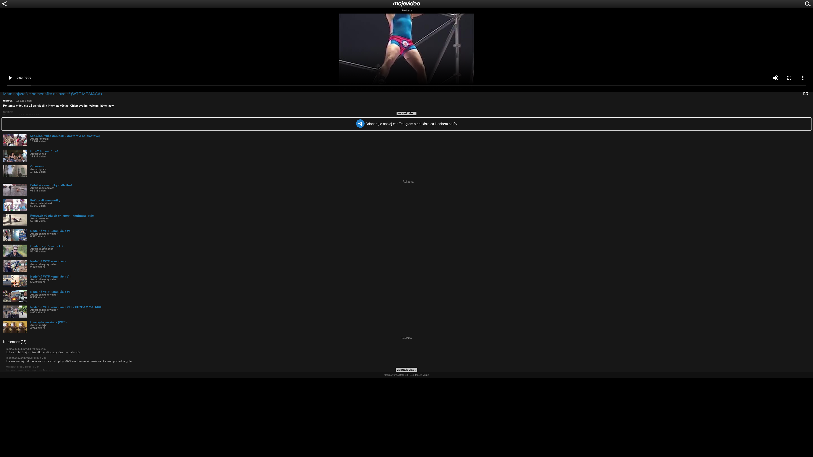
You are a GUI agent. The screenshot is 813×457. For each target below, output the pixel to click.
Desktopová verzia (419, 375)
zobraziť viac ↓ (407, 113)
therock (7, 100)
